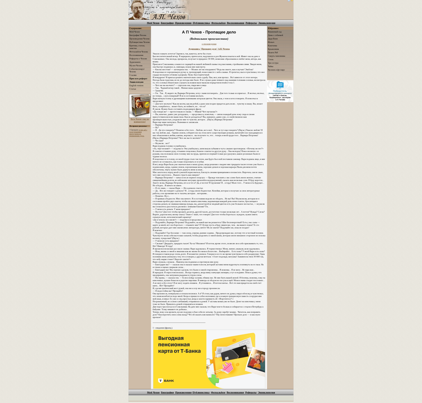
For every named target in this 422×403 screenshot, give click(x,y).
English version (136, 85)
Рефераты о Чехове (138, 58)
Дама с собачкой (275, 35)
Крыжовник (273, 49)
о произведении (209, 44)
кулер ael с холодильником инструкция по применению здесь (138, 133)
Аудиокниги (134, 62)
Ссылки (132, 75)
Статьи (132, 89)
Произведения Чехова (139, 38)
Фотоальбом (218, 23)
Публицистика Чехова (139, 42)
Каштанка (272, 45)
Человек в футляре (276, 70)
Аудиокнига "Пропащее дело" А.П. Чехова (209, 49)
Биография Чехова (137, 35)
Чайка (270, 66)
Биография (167, 23)
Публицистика (201, 23)
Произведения (183, 23)
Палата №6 (273, 52)
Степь (270, 59)
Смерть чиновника (276, 56)
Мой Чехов (153, 23)
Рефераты (251, 23)
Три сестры (273, 63)
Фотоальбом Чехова (138, 51)
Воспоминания (235, 23)
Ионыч (271, 42)
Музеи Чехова (135, 65)
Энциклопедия (266, 23)
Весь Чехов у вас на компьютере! (140, 120)
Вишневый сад (275, 31)
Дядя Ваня (273, 38)
